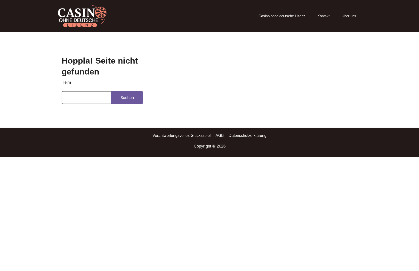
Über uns (349, 16)
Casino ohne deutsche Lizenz (281, 16)
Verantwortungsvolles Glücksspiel (182, 135)
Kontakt (323, 16)
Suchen (127, 97)
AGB (220, 135)
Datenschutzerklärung (247, 135)
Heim (66, 82)
